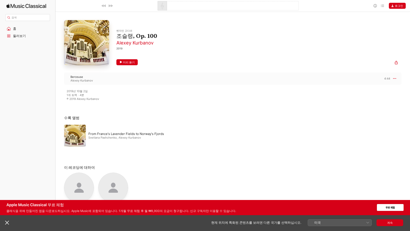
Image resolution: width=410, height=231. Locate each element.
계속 (390, 222)
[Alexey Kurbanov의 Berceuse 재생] (60, 78)
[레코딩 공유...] (396, 63)
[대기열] (382, 6)
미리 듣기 (129, 62)
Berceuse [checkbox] (76, 76)
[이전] (103, 5)
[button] (28, 28)
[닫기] (7, 223)
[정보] (375, 6)
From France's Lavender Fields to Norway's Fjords (126, 134)
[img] (26, 6)
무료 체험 (390, 207)
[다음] (110, 5)
